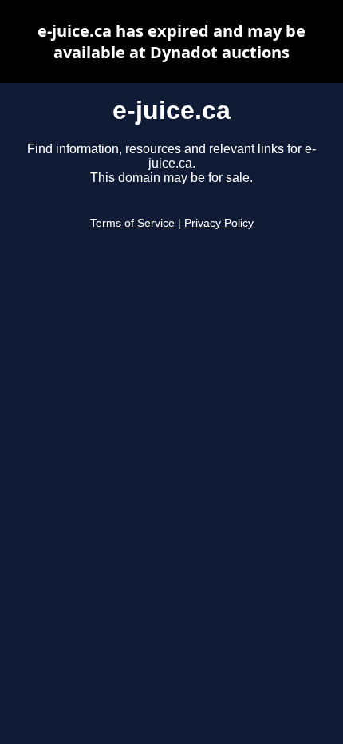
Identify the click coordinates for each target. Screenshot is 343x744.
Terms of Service (132, 223)
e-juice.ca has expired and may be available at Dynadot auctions (171, 41)
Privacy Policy (219, 223)
